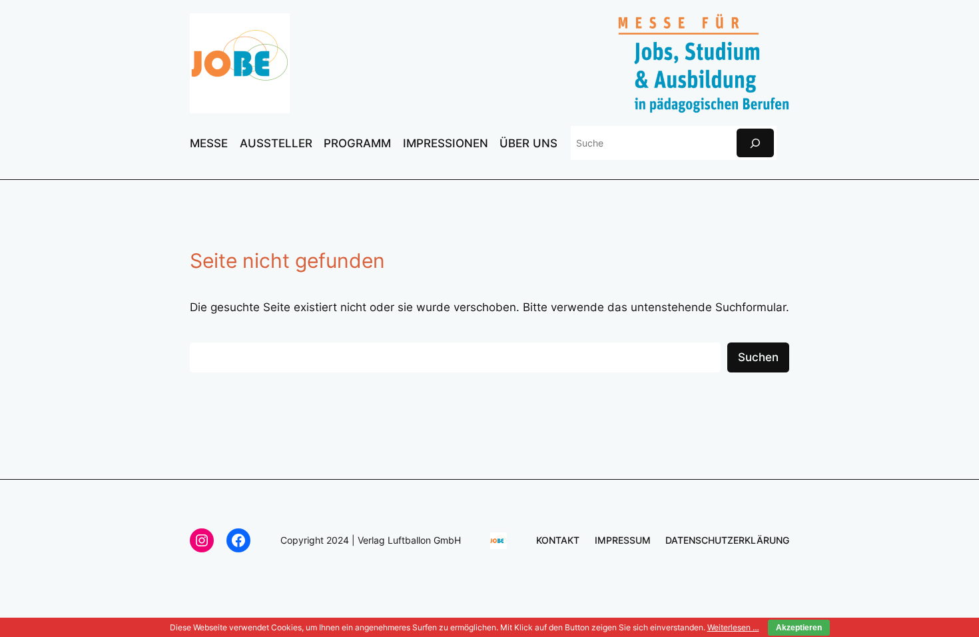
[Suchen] (755, 143)
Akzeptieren (799, 627)
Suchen (758, 357)
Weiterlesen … (733, 627)
